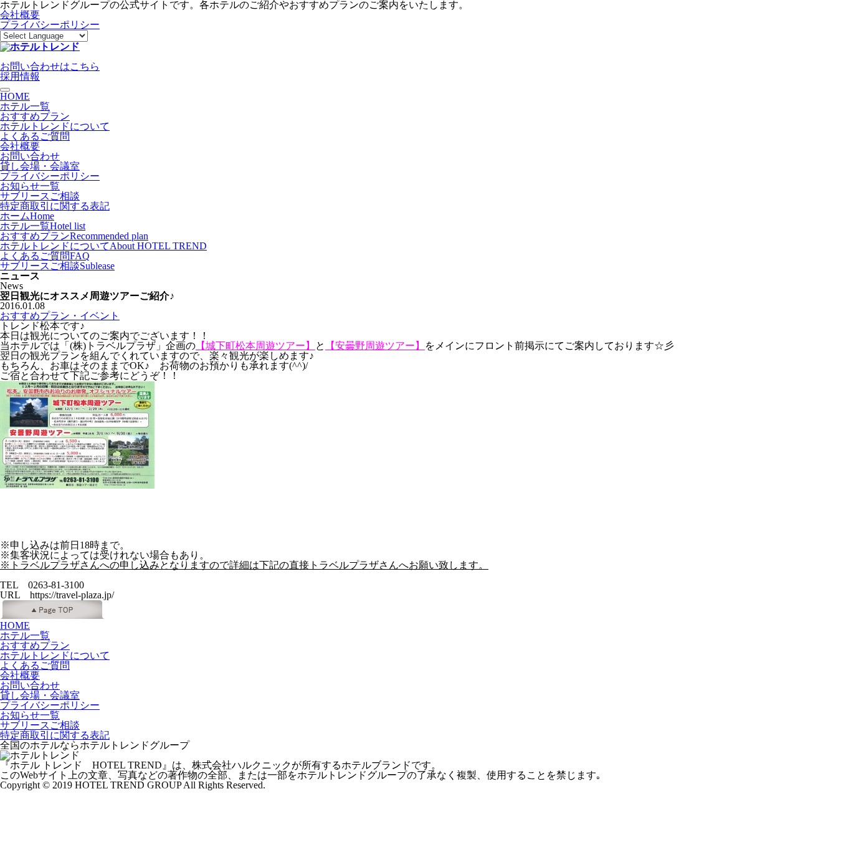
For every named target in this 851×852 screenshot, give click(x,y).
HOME (15, 96)
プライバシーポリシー (50, 24)
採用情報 (20, 76)
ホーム (27, 216)
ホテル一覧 (25, 106)
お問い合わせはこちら (50, 66)
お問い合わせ (30, 156)
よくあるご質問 (35, 136)
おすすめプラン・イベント (60, 315)
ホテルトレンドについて (55, 126)
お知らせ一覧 (30, 186)
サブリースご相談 (40, 196)
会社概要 (20, 14)
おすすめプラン (35, 116)
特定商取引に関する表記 (55, 206)
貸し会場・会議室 (40, 166)
